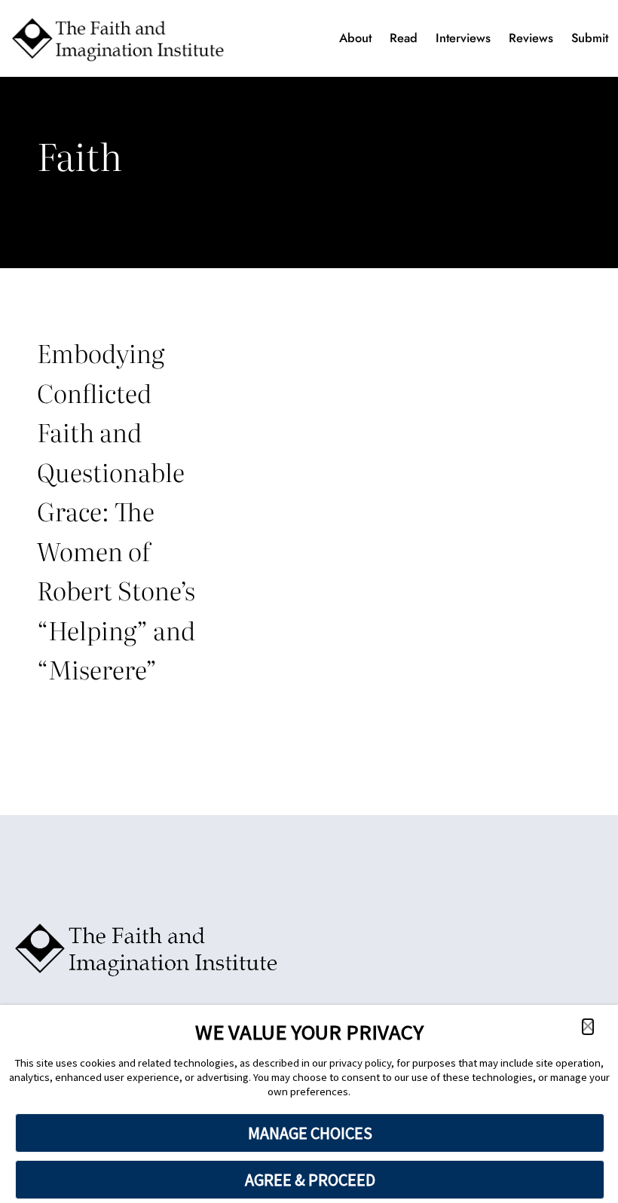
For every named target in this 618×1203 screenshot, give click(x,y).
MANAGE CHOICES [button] (310, 1132)
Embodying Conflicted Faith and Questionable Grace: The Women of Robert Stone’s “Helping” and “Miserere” (116, 510)
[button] (588, 1026)
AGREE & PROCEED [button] (310, 1179)
